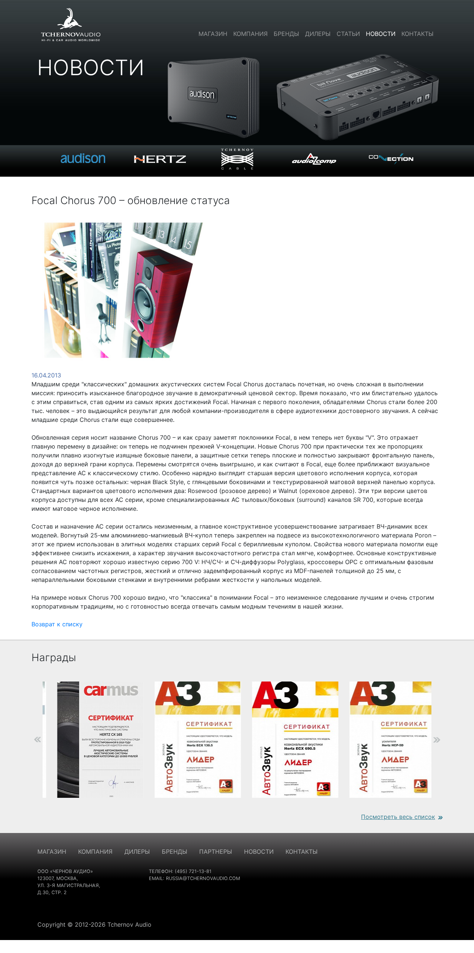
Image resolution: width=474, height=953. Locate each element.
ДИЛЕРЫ (137, 851)
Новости (380, 33)
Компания (250, 33)
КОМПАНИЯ (95, 851)
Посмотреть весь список (398, 816)
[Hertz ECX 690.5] (286, 740)
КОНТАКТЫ (302, 851)
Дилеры (318, 33)
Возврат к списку (57, 624)
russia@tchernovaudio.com (203, 878)
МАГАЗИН (51, 851)
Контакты (417, 33)
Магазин (212, 33)
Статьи (348, 33)
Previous (26, 739)
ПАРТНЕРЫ (215, 851)
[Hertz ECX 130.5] (188, 740)
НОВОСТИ (259, 851)
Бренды (286, 33)
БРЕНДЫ (174, 851)
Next (448, 739)
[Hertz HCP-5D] (383, 740)
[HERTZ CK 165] (91, 740)
